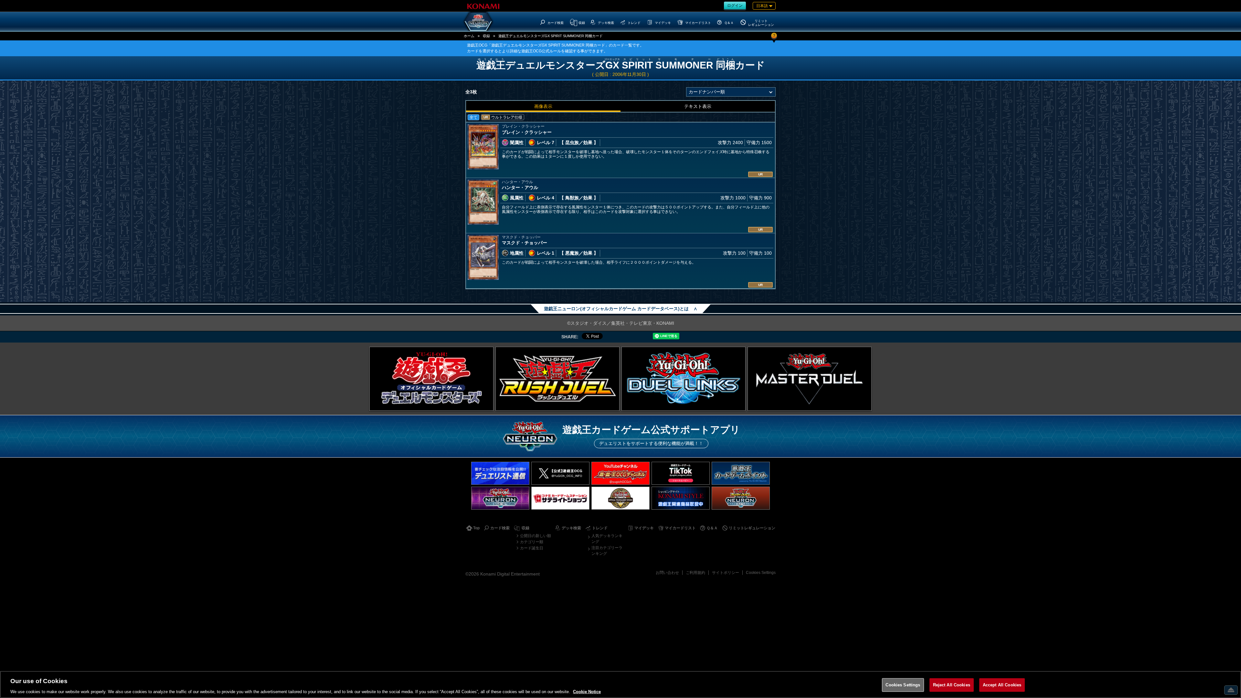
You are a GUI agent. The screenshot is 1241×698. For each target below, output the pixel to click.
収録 (486, 36)
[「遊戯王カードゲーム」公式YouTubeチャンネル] (620, 473)
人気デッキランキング (606, 539)
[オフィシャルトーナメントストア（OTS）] (620, 498)
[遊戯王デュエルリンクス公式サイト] (683, 379)
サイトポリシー (725, 572)
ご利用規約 (695, 572)
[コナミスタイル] (681, 498)
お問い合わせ (667, 572)
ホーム (469, 36)
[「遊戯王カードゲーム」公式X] (560, 473)
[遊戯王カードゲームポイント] (741, 473)
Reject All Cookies (951, 684)
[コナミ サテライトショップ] (560, 498)
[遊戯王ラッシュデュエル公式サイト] (557, 379)
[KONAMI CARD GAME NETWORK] (500, 498)
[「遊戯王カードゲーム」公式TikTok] (681, 473)
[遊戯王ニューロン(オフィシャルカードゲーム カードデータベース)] (478, 21)
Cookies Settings (761, 573)
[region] (620, 684)
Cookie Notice (587, 691)
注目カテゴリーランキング (606, 550)
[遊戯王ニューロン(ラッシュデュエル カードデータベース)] (741, 498)
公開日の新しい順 (535, 536)
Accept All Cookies (1002, 684)
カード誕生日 (531, 548)
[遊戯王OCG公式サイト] (431, 379)
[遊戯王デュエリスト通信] (500, 473)
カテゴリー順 (531, 542)
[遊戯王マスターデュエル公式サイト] (810, 379)
